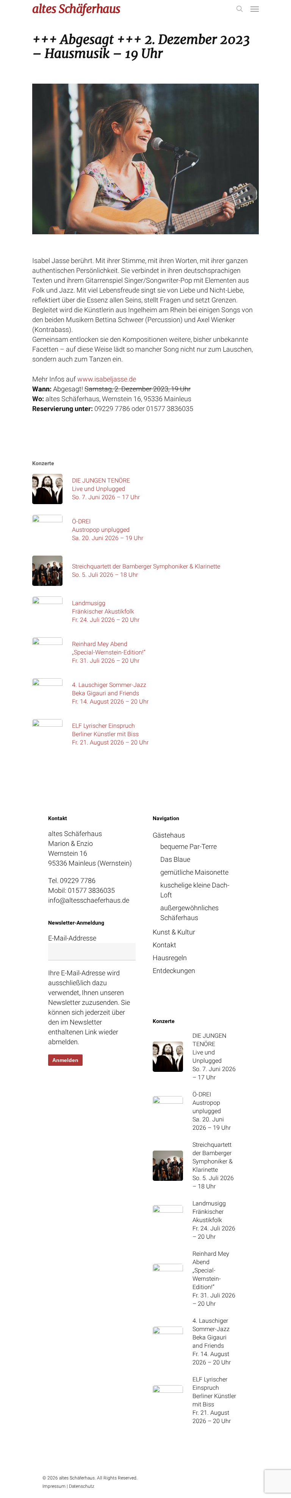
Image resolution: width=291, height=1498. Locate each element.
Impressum (54, 1486)
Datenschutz (81, 1486)
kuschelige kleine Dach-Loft (194, 890)
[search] (239, 9)
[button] (254, 8)
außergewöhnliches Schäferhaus (189, 913)
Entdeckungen (174, 971)
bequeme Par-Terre (188, 846)
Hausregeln (170, 958)
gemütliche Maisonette (194, 872)
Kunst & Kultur (174, 932)
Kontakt (164, 945)
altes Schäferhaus (76, 9)
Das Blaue (175, 859)
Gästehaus (169, 835)
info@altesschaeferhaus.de (88, 900)
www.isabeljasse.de (106, 379)
